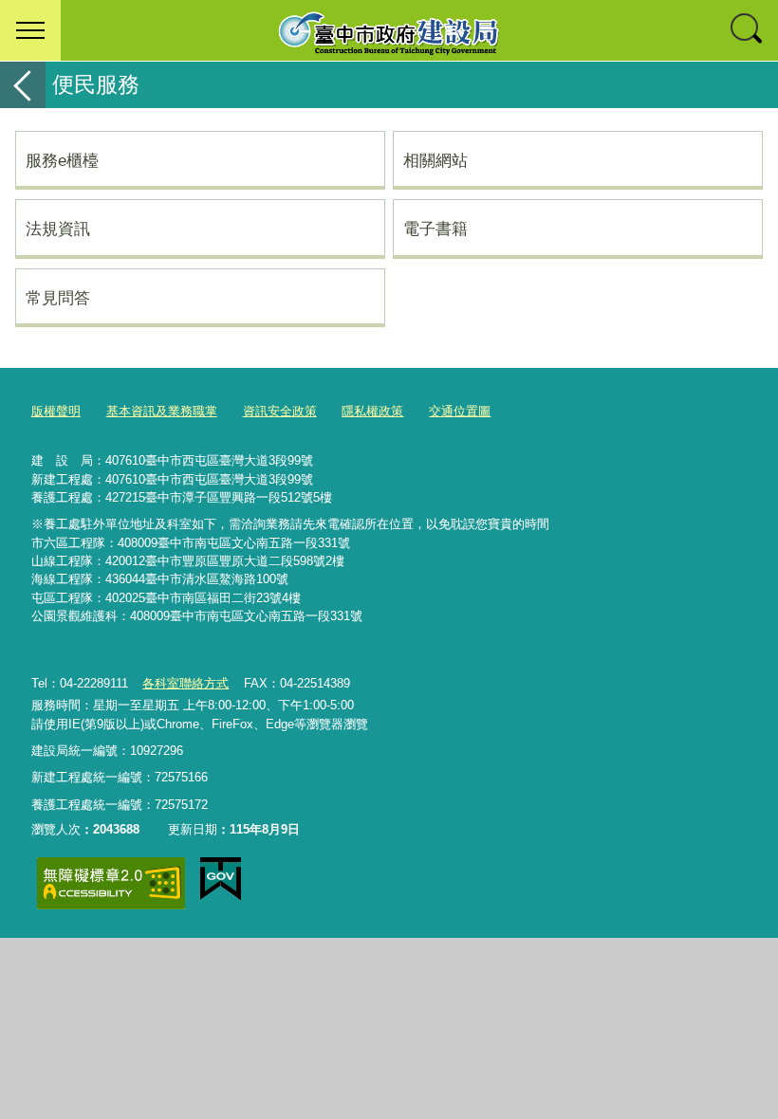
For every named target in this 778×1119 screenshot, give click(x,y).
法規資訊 (58, 228)
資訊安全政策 (280, 411)
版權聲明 (56, 411)
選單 (30, 30)
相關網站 (435, 160)
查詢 (747, 30)
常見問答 (58, 297)
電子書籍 (435, 228)
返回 (23, 85)
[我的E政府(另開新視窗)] (220, 879)
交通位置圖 (460, 411)
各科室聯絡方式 (185, 683)
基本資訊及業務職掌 (161, 411)
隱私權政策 (372, 411)
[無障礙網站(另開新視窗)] (111, 883)
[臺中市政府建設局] (389, 30)
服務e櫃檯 (62, 160)
